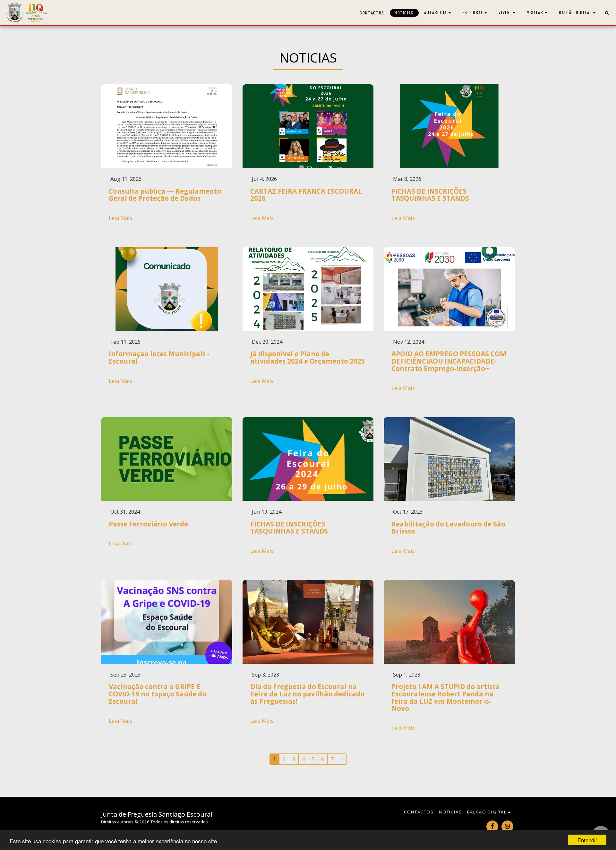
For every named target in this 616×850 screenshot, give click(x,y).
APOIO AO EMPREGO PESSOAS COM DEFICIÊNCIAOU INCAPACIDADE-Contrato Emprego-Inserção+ (448, 361)
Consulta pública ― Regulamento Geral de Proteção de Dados (165, 195)
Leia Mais (120, 218)
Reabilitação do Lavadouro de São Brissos (448, 527)
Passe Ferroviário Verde (148, 523)
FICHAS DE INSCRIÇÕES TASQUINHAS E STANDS (430, 195)
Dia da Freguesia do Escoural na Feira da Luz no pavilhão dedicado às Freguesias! (307, 693)
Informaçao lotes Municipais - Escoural (159, 357)
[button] (438, 13)
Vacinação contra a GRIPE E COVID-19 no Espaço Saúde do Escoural (157, 693)
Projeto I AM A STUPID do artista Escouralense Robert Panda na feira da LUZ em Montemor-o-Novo (445, 697)
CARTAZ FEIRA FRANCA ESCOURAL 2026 (306, 195)
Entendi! (587, 840)
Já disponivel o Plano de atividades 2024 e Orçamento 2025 (307, 357)
